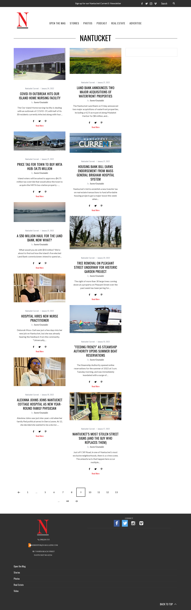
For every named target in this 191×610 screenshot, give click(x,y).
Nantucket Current (32, 88)
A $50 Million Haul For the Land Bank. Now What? (39, 237)
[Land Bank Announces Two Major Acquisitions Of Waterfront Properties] (95, 61)
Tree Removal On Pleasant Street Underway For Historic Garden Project (95, 267)
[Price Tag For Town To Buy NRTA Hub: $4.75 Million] (39, 141)
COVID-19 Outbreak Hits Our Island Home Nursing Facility (39, 95)
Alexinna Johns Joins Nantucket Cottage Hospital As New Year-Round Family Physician (39, 404)
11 (98, 492)
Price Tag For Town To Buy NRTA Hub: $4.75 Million (39, 166)
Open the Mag (20, 566)
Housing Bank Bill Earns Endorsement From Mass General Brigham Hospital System (95, 173)
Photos (17, 578)
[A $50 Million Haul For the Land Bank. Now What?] (39, 212)
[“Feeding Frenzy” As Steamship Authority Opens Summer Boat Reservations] (95, 319)
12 (107, 492)
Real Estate (18, 585)
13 (116, 492)
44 (67, 501)
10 (90, 492)
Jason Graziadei (41, 102)
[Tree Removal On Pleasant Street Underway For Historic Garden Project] (95, 232)
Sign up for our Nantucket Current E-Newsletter (98, 3)
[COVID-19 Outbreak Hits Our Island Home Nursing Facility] (39, 64)
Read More (39, 126)
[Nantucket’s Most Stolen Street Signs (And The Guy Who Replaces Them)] (95, 406)
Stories (17, 572)
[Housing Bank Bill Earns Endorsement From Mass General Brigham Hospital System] (95, 143)
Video (16, 591)
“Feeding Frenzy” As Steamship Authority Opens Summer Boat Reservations (95, 351)
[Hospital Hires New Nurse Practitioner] (39, 288)
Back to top (166, 604)
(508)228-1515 (44, 540)
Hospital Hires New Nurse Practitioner (39, 318)
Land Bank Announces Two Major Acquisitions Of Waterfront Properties (95, 91)
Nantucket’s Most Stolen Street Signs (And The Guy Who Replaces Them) (95, 438)
